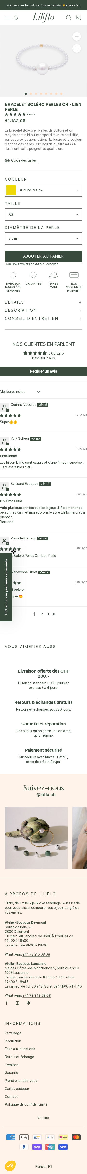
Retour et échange (19, 1057)
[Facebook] (6, 1003)
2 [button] (42, 614)
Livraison (11, 1065)
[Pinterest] (28, 1003)
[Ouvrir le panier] (78, 18)
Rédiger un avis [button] (43, 371)
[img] (10, 415)
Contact (11, 1096)
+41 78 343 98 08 (36, 995)
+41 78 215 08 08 (36, 954)
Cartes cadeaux (17, 1089)
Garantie (11, 1073)
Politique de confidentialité (26, 1104)
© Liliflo (43, 1118)
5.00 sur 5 (56, 353)
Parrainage (13, 1033)
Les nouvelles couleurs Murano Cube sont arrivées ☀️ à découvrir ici (43, 5)
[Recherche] (68, 18)
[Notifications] (16, 17)
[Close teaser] (13, 551)
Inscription (13, 1041)
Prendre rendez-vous (21, 1081)
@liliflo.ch (46, 794)
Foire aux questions (20, 1049)
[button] (15, 114)
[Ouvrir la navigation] (7, 17)
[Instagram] (17, 1003)
